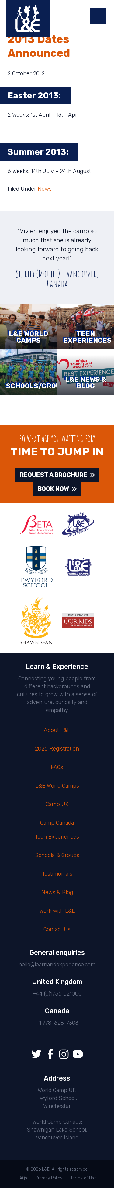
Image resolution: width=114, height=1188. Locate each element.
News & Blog (57, 892)
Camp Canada (57, 822)
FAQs (57, 767)
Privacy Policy (49, 1178)
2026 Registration (57, 748)
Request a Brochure (53, 474)
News (45, 189)
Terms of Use (84, 1178)
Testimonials (57, 873)
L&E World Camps (57, 785)
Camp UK (57, 804)
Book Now (53, 488)
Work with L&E (57, 910)
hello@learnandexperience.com (57, 964)
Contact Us (57, 929)
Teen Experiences (57, 836)
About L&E (57, 730)
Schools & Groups (57, 855)
